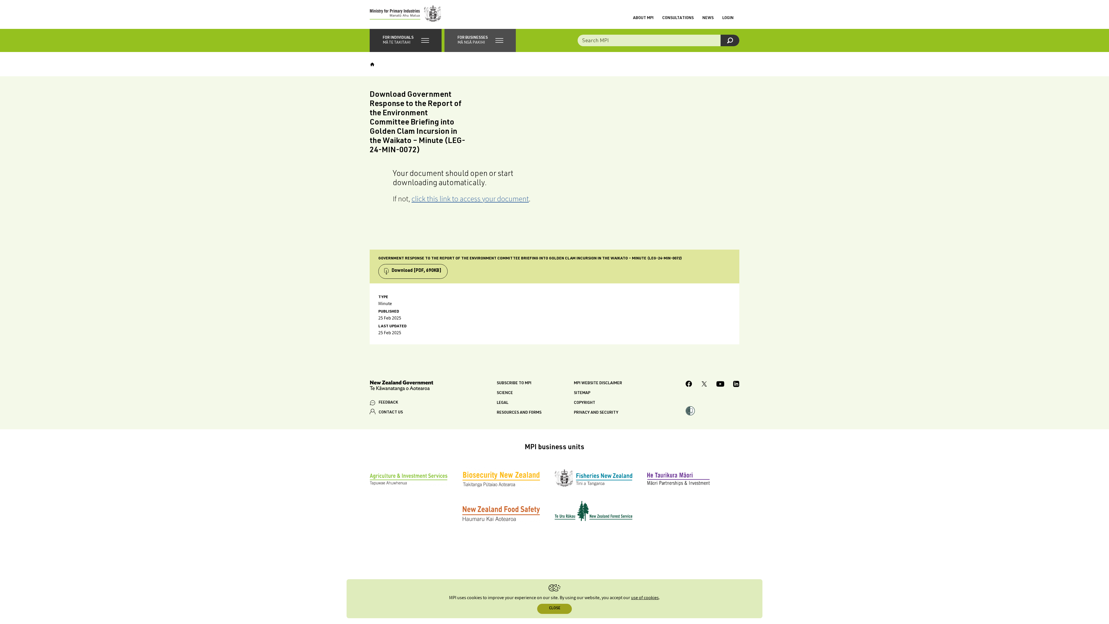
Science (505, 393)
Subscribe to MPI (514, 383)
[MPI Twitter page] (704, 384)
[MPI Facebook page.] (689, 384)
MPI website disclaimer (598, 383)
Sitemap (582, 393)
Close (554, 608)
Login (728, 18)
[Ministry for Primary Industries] (405, 14)
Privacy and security (596, 413)
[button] (406, 40)
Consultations (678, 18)
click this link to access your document (470, 198)
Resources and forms (519, 413)
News (708, 18)
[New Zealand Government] (401, 386)
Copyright (584, 403)
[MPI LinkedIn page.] (736, 385)
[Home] (372, 64)
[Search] (730, 40)
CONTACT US (391, 413)
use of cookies (645, 598)
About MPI (643, 18)
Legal (502, 403)
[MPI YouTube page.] (720, 385)
